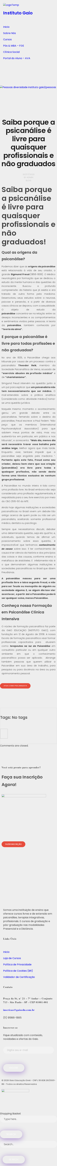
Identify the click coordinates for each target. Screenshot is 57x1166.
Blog (28, 180)
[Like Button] (4, 734)
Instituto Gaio (18, 13)
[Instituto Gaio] (28, 5)
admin (30, 177)
